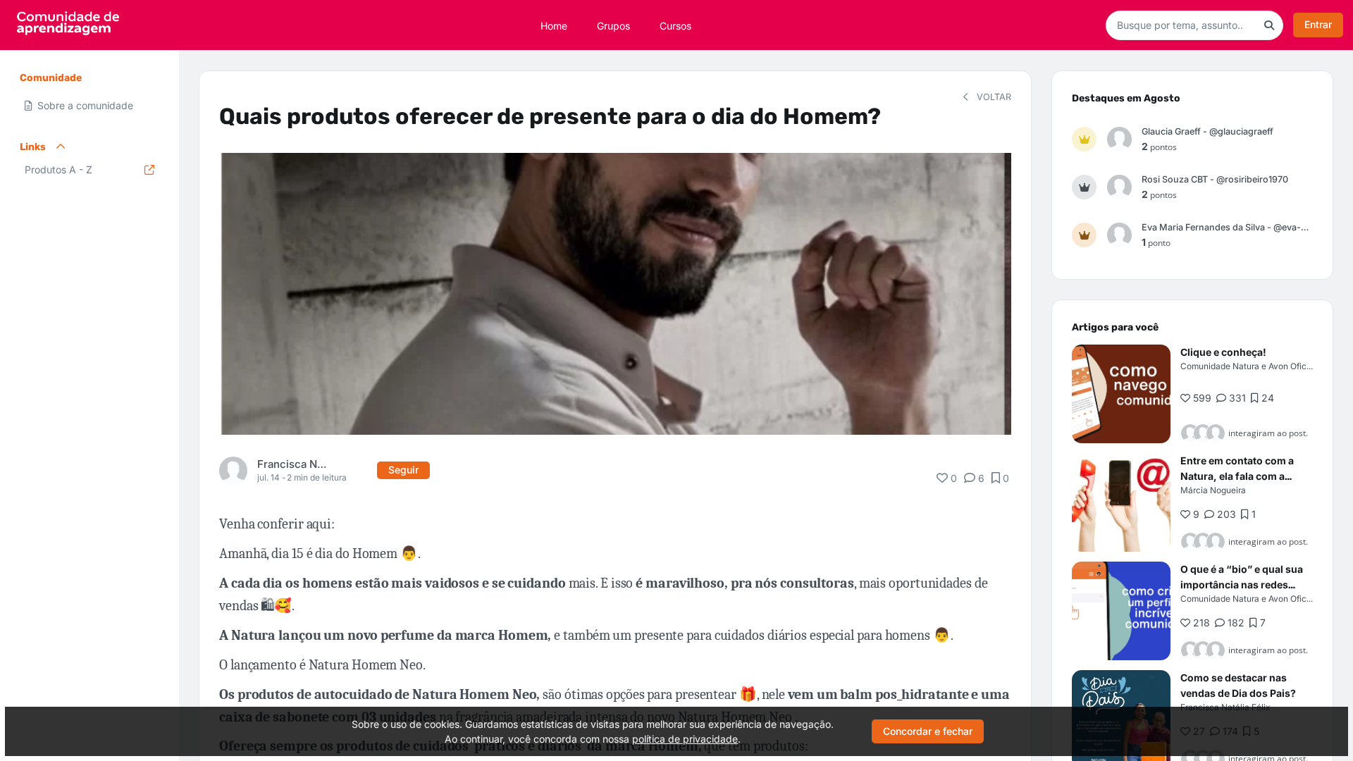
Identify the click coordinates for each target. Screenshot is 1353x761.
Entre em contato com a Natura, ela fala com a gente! (1237, 475)
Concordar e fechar (927, 731)
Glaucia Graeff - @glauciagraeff (1207, 131)
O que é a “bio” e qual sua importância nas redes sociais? (1241, 584)
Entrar (1318, 24)
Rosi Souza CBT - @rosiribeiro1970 (1215, 179)
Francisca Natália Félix (293, 464)
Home (553, 25)
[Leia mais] (1121, 394)
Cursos (675, 25)
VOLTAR (992, 97)
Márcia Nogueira (1213, 490)
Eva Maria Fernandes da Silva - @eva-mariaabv (1227, 227)
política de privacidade (685, 739)
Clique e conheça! (1223, 352)
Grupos (613, 25)
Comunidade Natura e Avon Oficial (1248, 366)
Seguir (403, 470)
